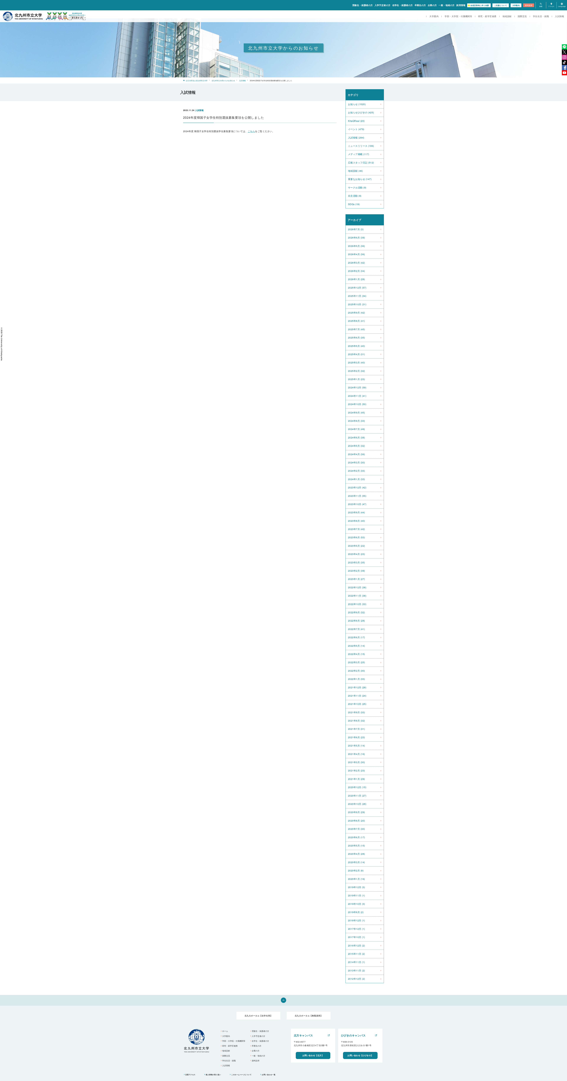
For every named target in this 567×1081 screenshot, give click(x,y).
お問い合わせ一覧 (268, 1074)
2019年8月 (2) (356, 912)
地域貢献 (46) (355, 170)
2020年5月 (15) (356, 845)
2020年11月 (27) (357, 795)
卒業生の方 (420, 5)
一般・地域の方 (446, 5)
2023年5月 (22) (356, 545)
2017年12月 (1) (356, 929)
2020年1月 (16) (356, 879)
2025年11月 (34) (357, 296)
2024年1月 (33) (356, 479)
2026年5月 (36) (356, 246)
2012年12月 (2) (356, 978)
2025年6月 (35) (356, 337)
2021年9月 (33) (356, 712)
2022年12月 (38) (357, 587)
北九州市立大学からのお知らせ (223, 80)
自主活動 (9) (354, 195)
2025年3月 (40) (356, 362)
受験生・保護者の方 (362, 5)
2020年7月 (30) (356, 829)
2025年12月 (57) (357, 287)
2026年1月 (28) (356, 279)
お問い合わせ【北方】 (313, 1055)
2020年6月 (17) (356, 837)
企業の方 (432, 5)
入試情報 (559, 16)
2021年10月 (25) (357, 704)
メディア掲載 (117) (358, 154)
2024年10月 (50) (357, 404)
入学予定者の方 (383, 5)
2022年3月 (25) (356, 662)
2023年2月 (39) (356, 570)
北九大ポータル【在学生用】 (258, 1015)
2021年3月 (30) (356, 762)
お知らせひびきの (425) (361, 112)
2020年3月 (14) (356, 862)
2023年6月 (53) (356, 537)
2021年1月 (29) (356, 779)
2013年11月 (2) (356, 970)
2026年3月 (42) (356, 262)
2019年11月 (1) (356, 895)
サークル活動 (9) (357, 187)
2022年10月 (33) (357, 604)
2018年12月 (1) (356, 920)
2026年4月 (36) (356, 254)
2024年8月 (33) (356, 421)
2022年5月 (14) (356, 645)
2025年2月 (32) (356, 371)
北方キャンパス (303, 1035)
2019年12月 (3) (356, 887)
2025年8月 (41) (356, 321)
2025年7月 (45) (356, 329)
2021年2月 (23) (356, 770)
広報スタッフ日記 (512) (361, 162)
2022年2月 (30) (356, 670)
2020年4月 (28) (356, 853)
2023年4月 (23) (356, 554)
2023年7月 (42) (356, 529)
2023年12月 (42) (357, 487)
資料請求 (528, 5)
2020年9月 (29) (356, 812)
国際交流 (522, 16)
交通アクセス (190, 1074)
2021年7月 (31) (356, 729)
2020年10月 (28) (357, 804)
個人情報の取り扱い (213, 1074)
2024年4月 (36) (356, 454)
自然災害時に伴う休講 (479, 5)
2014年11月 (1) (356, 962)
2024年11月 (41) (357, 396)
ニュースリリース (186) (361, 146)
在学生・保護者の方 (402, 5)
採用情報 (460, 5)
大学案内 (516, 5)
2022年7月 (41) (356, 629)
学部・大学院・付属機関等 (458, 16)
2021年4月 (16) (356, 754)
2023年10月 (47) (357, 504)
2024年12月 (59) (357, 387)
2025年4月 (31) (356, 354)
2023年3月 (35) (356, 562)
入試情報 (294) (356, 137)
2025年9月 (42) (356, 312)
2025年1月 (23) (356, 379)
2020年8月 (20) (356, 820)
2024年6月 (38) (356, 437)
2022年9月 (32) (356, 612)
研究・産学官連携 (487, 16)
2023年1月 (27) (356, 579)
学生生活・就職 (541, 16)
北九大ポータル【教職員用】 (308, 1015)
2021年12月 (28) (357, 687)
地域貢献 (507, 16)
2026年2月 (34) (356, 271)
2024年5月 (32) (356, 445)
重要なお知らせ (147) (360, 179)
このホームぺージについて (241, 1074)
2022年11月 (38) (357, 595)
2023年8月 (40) (356, 520)
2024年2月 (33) (356, 470)
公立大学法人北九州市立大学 (196, 80)
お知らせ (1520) (357, 104)
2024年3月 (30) (356, 462)
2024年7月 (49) (356, 429)
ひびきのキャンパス (353, 1035)
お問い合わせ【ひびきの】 (360, 1055)
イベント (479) (356, 129)
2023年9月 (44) (356, 512)
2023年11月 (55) (357, 496)
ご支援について (500, 5)
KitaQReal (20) (356, 121)
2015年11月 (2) (356, 953)
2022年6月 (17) (356, 637)
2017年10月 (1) (356, 937)
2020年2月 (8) (356, 870)
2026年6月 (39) (356, 237)
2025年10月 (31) (357, 304)
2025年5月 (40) (356, 346)
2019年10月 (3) (356, 904)
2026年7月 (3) (356, 229)
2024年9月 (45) (356, 412)
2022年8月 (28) (356, 620)
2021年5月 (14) (356, 745)
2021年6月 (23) (356, 737)
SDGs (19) (354, 204)
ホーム (225, 1031)
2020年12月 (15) (357, 787)
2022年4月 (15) (356, 654)
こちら (251, 131)
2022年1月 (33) (356, 679)
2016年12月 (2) (356, 945)
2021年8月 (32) (356, 720)
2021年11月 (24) (357, 695)
